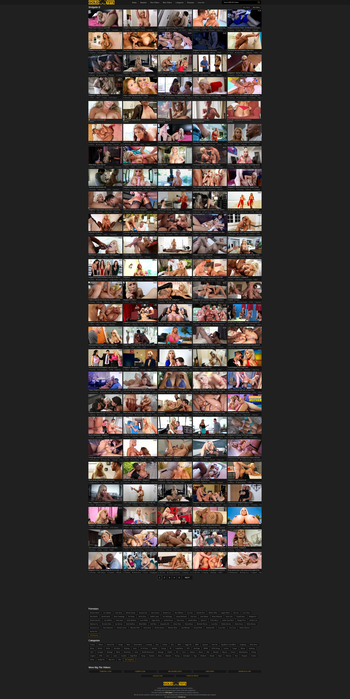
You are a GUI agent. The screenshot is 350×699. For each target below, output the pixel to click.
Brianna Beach (95, 613)
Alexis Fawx (142, 616)
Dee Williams (179, 613)
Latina (109, 144)
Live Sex (201, 2)
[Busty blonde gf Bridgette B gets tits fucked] (105, 470)
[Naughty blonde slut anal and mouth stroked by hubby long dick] (210, 402)
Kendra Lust (253, 620)
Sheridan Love (243, 325)
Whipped (248, 75)
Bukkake (168, 656)
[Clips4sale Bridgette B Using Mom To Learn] (175, 18)
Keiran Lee (245, 572)
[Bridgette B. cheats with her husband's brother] (210, 335)
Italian (92, 659)
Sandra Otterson (244, 628)
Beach (201, 652)
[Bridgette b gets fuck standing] (140, 245)
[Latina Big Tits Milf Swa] (105, 222)
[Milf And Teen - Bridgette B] (140, 132)
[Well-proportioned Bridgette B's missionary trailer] (105, 335)
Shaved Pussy (171, 167)
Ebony (135, 144)
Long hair (170, 212)
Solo (105, 550)
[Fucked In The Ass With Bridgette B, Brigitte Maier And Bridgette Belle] (245, 85)
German (217, 257)
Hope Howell (207, 550)
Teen (148, 144)
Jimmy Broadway (138, 550)
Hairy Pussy (254, 644)
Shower (101, 30)
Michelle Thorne (202, 624)
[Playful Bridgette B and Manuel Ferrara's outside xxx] (175, 380)
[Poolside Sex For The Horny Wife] (175, 335)
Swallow (112, 52)
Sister (135, 648)
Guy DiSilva (108, 620)
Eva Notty (135, 460)
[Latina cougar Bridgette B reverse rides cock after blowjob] (140, 492)
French (233, 652)
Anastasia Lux (94, 628)
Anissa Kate (147, 628)
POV (219, 52)
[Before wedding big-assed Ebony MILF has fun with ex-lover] (140, 402)
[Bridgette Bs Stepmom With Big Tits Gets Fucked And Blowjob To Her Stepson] (140, 515)
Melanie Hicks (172, 628)
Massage (177, 257)
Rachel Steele (105, 616)
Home (134, 2)
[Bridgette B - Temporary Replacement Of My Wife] (210, 267)
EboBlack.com (245, 671)
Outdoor (188, 167)
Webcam (228, 656)
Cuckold (169, 234)
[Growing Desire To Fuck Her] (175, 177)
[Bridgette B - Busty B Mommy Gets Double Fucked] (245, 177)
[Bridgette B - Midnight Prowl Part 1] (105, 515)
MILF (108, 30)
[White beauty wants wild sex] (105, 154)
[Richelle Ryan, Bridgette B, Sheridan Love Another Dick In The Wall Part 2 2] (245, 312)
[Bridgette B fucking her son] (175, 40)
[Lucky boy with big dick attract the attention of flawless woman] (140, 222)
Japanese (205, 644)
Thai (119, 659)
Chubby (169, 652)
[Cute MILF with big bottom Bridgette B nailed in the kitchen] (140, 425)
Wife (187, 279)
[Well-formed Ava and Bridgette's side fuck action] (105, 357)
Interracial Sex (254, 144)
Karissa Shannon (174, 572)
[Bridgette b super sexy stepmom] (210, 245)
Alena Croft (172, 75)
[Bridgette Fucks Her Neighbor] (105, 40)
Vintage (120, 644)
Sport (181, 75)
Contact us (182, 697)
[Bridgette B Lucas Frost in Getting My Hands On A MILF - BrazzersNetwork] (175, 267)
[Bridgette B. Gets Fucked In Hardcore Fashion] (105, 312)
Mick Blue (210, 415)
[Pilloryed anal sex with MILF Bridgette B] (140, 200)
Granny (92, 644)
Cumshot (157, 52)
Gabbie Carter (154, 616)
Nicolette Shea (243, 212)
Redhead (203, 656)
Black (118, 652)
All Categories (129, 659)
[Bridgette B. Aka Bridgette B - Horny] (140, 18)
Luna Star (102, 415)
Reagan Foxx (241, 620)
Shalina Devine (226, 624)
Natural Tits (180, 212)
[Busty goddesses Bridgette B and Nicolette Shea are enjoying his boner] (245, 200)
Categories (179, 2)
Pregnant (244, 656)
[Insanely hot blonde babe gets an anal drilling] (245, 380)
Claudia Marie (192, 620)
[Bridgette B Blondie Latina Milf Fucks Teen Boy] (210, 85)
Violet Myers (214, 620)
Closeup (185, 572)
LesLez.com (157, 676)
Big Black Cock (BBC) (228, 644)
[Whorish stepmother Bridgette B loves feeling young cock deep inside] (175, 357)
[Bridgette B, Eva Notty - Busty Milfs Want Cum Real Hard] (140, 447)
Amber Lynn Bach (228, 620)
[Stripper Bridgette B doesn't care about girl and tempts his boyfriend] (105, 380)
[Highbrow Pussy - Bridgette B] (210, 447)
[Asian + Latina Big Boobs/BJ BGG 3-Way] (140, 85)
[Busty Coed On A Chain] (175, 515)
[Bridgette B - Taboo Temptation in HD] (140, 63)
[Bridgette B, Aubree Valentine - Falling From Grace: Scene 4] (210, 492)
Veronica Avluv (122, 628)
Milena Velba (213, 613)
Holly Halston (251, 624)
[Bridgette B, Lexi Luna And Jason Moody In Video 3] (210, 290)
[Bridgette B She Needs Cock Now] (140, 154)
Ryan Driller (171, 527)
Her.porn (210, 671)
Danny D (136, 234)
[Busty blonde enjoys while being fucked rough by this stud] (245, 560)
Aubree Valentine (208, 505)
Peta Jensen (180, 620)
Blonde (149, 30)
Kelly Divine (207, 325)
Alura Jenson (155, 613)
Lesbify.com (140, 671)
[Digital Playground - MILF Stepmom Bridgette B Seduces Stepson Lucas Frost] (245, 222)
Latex (203, 189)
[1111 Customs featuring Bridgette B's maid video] (105, 537)
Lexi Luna (205, 302)
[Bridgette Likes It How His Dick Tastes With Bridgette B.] (140, 177)
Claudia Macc (240, 616)
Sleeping (127, 648)
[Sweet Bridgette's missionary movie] (245, 402)
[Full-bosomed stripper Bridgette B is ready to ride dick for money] (245, 447)
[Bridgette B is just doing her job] (245, 470)
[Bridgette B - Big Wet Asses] (210, 470)
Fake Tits (170, 347)
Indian (108, 648)
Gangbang (204, 370)
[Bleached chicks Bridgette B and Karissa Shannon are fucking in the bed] (175, 560)
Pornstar (176, 144)
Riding (135, 505)
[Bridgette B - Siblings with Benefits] (105, 85)
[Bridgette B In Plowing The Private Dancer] (245, 425)
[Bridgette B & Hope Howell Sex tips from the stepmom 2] (210, 537)
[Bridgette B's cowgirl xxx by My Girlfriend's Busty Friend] (210, 18)
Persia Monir (189, 624)
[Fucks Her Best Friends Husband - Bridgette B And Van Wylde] (105, 132)
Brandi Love (167, 613)
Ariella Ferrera (168, 620)
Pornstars (190, 2)
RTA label (168, 692)
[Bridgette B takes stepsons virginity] (175, 132)
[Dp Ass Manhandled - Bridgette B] (105, 425)
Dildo (100, 550)
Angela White (225, 613)
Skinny (152, 234)
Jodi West (153, 624)
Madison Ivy (94, 624)
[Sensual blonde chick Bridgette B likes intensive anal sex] (245, 515)
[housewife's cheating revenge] (210, 63)
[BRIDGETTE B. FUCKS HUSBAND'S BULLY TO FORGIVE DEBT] (245, 132)
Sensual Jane (143, 613)
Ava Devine (118, 624)
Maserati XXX (135, 628)
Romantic (101, 189)
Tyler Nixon (240, 52)
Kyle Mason (171, 98)
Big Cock (169, 52)
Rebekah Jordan (207, 437)
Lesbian (164, 644)
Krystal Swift (198, 628)
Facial (116, 144)
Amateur (115, 30)
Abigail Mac (106, 460)
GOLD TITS (101, 2)
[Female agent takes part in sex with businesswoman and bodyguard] (105, 447)
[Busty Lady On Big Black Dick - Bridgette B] (140, 470)
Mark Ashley (241, 482)
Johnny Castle (107, 482)
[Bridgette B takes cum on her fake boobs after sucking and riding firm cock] (245, 245)
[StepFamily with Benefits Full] (105, 177)
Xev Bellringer (167, 616)
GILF (91, 652)
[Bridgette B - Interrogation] (140, 357)
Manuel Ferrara (210, 144)
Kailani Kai (93, 631)
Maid (111, 550)
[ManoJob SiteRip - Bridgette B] (245, 537)
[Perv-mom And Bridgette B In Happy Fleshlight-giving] (245, 154)
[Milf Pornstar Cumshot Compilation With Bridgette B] (105, 245)
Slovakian (117, 648)
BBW (142, 144)
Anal (133, 30)
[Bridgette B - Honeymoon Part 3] (105, 63)
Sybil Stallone (130, 624)
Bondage (220, 167)
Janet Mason (204, 616)
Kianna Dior (138, 98)
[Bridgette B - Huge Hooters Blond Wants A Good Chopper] (105, 200)
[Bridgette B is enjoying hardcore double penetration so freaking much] (140, 312)
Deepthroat (137, 52)
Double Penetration (243, 347)
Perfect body (102, 52)
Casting (168, 257)
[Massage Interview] (175, 245)
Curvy (204, 30)
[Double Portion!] (175, 154)
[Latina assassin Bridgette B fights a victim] (245, 492)
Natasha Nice (200, 613)
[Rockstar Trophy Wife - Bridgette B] (175, 290)
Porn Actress (192, 676)
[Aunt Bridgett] (175, 492)
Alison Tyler (177, 624)
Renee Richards (217, 616)
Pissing (177, 656)
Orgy (195, 656)
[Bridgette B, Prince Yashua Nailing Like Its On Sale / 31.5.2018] (105, 560)
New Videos (154, 2)
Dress (219, 144)
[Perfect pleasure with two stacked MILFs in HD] (175, 63)
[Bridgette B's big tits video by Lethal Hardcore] (210, 515)
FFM (252, 212)
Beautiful (144, 234)
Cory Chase (246, 613)
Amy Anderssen (108, 628)
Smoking (252, 648)
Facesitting (258, 482)
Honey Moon (102, 75)
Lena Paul (214, 624)
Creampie (100, 652)
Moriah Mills (140, 415)
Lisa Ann (190, 613)
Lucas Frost (242, 234)
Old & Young (205, 98)
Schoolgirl (186, 656)
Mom (258, 234)
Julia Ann (193, 616)
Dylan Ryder (243, 302)
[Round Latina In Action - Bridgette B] (175, 537)
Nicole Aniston (159, 628)
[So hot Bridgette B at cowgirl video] (245, 357)
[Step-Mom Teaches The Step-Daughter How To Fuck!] (140, 560)
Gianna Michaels (181, 616)
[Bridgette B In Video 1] (140, 290)
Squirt (220, 656)
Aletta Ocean (239, 624)
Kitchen (135, 437)
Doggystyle (260, 257)
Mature (133, 257)
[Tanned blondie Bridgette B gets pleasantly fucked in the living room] (175, 425)
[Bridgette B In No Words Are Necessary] (210, 40)
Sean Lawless (244, 505)
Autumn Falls (210, 628)
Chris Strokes (242, 98)
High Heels (147, 52)
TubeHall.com (105, 671)
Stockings (240, 189)
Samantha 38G (165, 624)
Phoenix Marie (219, 325)
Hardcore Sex (186, 144)
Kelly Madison (131, 620)
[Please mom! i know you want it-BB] (105, 18)
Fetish (238, 30)
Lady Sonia (118, 613)
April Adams (172, 30)
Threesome (127, 652)
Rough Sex (101, 659)
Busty (225, 212)
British (100, 648)
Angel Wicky (155, 620)
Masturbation (243, 652)
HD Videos (141, 30)
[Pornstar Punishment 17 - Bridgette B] (175, 447)
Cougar (234, 648)
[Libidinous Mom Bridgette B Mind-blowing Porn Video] (210, 222)
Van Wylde (101, 144)
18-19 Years (144, 648)
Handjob (151, 75)
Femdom (255, 505)
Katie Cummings (119, 616)
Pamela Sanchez (95, 620)
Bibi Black (136, 482)
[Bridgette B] (140, 267)
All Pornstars (94, 635)
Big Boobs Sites (175, 671)
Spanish (116, 189)
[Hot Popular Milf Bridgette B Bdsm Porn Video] (210, 154)
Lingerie (254, 572)
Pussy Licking (153, 437)
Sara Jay (236, 613)
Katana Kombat (102, 279)
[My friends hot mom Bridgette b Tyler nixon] (245, 40)
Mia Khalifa (94, 616)
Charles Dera (139, 212)
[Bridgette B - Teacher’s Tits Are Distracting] (245, 63)
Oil (144, 347)
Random (143, 2)
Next (187, 578)
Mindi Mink (143, 624)
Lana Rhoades (185, 628)
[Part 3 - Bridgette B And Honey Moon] (105, 492)
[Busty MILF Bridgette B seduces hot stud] (210, 132)
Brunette (182, 325)
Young (143, 656)
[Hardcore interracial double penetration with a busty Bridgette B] (245, 335)
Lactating (149, 644)
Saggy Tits (188, 644)
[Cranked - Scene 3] (245, 290)
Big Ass (219, 30)
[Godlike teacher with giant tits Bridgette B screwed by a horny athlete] (210, 560)
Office (250, 482)
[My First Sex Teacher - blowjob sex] (175, 200)
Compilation (179, 648)
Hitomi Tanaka (130, 613)
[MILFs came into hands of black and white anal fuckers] (210, 312)
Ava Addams (103, 370)
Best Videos (167, 2)
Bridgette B (252, 616)
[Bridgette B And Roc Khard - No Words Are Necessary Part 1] (245, 18)
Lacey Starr (222, 628)
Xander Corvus (106, 392)
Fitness (98, 234)
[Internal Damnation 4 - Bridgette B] (245, 267)
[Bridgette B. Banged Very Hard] (210, 357)
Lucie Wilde (144, 620)
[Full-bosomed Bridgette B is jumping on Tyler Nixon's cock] (210, 200)
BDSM (204, 167)
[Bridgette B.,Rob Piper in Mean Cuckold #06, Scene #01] (140, 537)
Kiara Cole (229, 616)
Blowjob (212, 30)
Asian (136, 652)
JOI (177, 652)
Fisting (253, 652)
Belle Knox (137, 572)
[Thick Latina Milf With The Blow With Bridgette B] (210, 177)
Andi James (119, 620)
